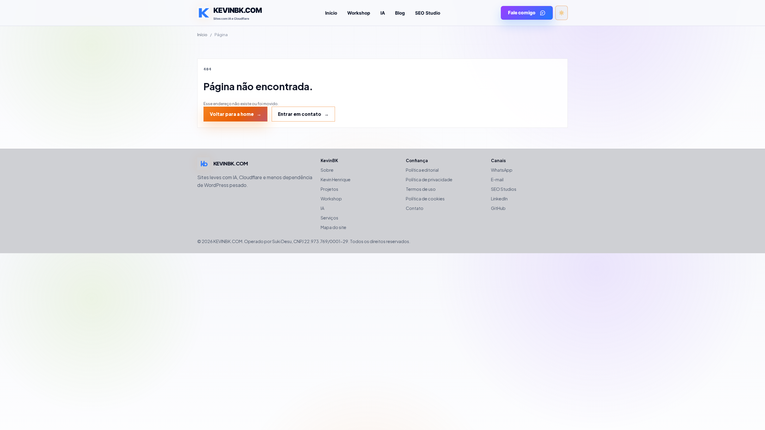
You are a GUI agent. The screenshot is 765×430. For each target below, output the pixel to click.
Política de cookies (425, 198)
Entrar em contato (299, 114)
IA (382, 13)
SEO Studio (427, 13)
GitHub (498, 208)
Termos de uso (421, 189)
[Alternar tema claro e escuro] (561, 13)
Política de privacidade (429, 179)
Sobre (327, 170)
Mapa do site (333, 227)
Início (331, 13)
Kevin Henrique (336, 179)
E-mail (497, 179)
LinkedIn (499, 198)
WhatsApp (501, 170)
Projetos (329, 189)
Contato (414, 208)
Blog (400, 13)
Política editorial (422, 170)
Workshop (358, 13)
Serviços (329, 217)
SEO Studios (503, 189)
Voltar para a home (232, 114)
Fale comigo (522, 13)
